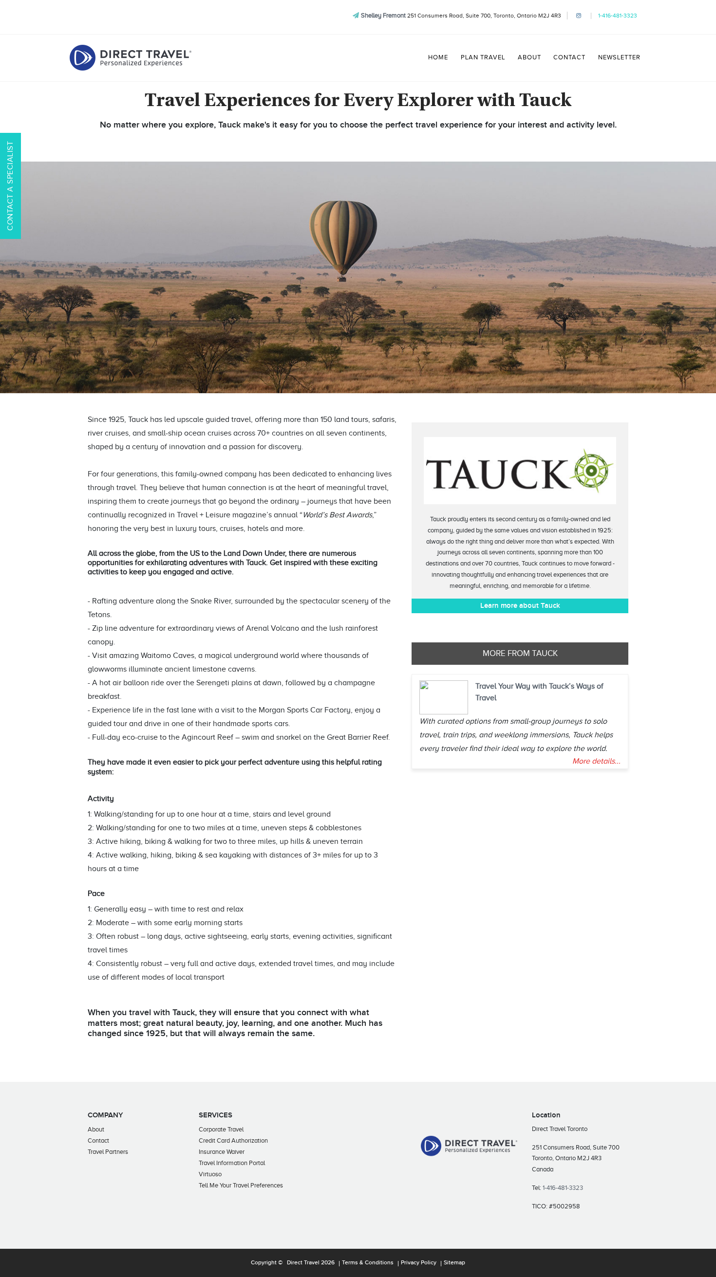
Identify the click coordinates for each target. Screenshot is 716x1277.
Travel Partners (108, 1151)
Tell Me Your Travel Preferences (241, 1185)
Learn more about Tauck (520, 606)
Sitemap (454, 1263)
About (529, 57)
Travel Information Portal (232, 1163)
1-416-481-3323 (617, 15)
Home (438, 57)
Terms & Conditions (368, 1263)
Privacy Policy (418, 1263)
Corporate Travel (221, 1129)
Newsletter (619, 57)
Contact (569, 57)
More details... (596, 761)
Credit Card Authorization (233, 1140)
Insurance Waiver (222, 1151)
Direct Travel (303, 1263)
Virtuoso (210, 1174)
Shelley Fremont (383, 15)
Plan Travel (483, 57)
